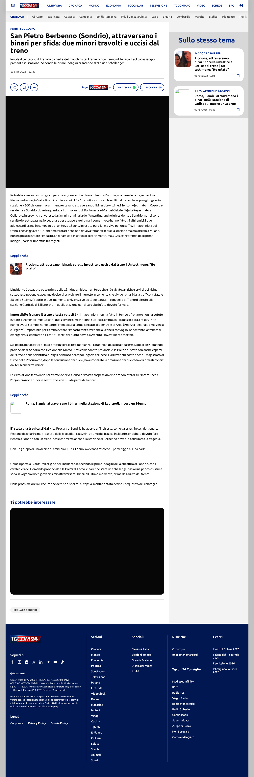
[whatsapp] (27, 662)
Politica (96, 665)
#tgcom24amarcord (185, 654)
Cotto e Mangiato (183, 737)
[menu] (13, 5)
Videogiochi (98, 693)
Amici (135, 671)
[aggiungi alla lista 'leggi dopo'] (24, 87)
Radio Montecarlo (183, 703)
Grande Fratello (142, 660)
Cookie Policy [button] (59, 723)
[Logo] (29, 5)
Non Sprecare (181, 731)
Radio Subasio (181, 709)
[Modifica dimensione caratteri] (34, 87)
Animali (96, 754)
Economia (97, 660)
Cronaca (96, 649)
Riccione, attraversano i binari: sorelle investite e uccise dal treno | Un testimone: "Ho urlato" (213, 63)
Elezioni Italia (140, 649)
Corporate (16, 723)
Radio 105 (178, 692)
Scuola (95, 749)
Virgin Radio (180, 698)
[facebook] (12, 662)
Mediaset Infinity (183, 681)
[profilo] (241, 5)
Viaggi (95, 715)
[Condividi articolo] (14, 87)
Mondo (95, 654)
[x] (34, 662)
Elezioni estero (141, 654)
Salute (95, 743)
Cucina (95, 721)
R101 (175, 687)
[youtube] (55, 662)
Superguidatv (180, 720)
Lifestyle (96, 688)
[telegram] (48, 662)
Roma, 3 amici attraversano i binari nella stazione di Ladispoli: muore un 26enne (216, 99)
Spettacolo (98, 671)
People (95, 682)
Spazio (95, 760)
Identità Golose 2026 (226, 649)
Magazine (97, 704)
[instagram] (19, 662)
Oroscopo (178, 649)
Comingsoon (180, 714)
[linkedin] (41, 662)
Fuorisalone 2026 (224, 663)
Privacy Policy (37, 723)
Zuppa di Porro (181, 726)
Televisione (98, 677)
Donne (95, 699)
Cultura (96, 738)
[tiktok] (62, 662)
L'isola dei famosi (142, 665)
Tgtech (95, 727)
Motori (95, 710)
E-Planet (96, 732)
